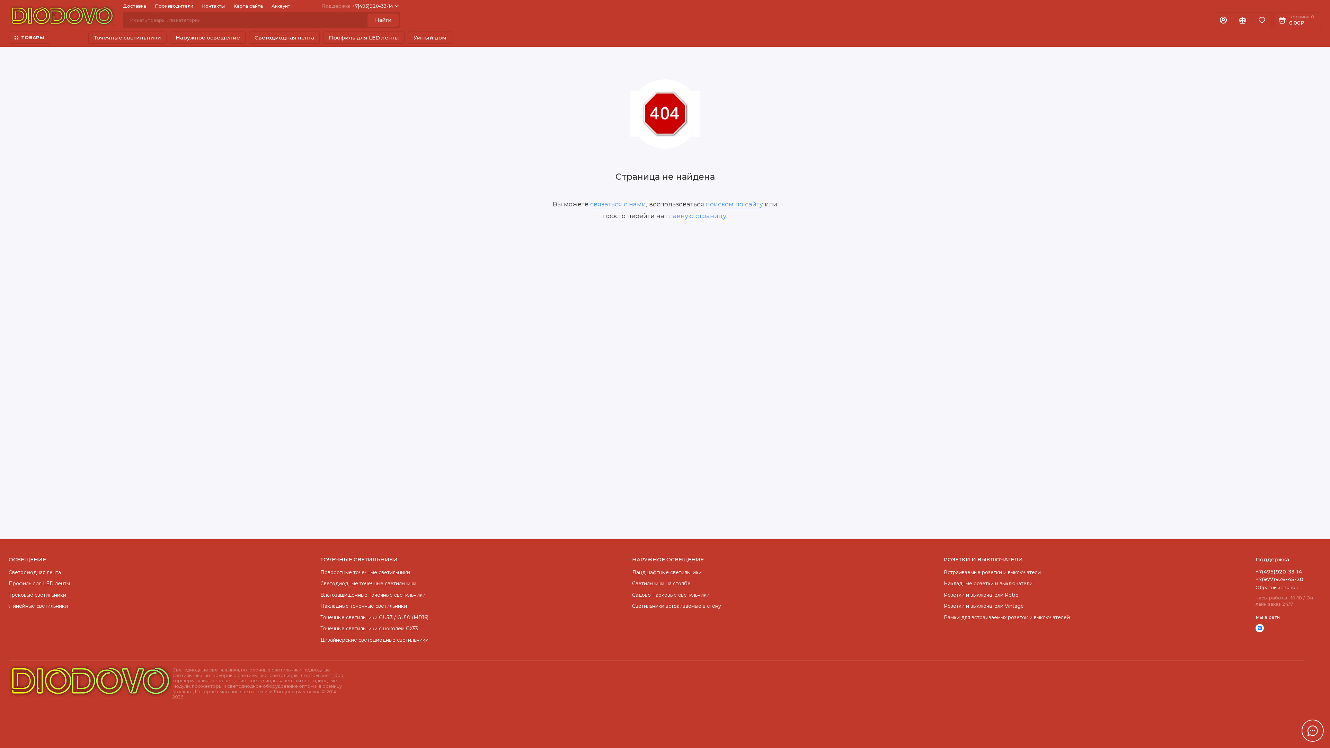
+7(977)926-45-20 (1279, 579)
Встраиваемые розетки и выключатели (992, 572)
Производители (174, 6)
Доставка (134, 6)
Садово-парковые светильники (671, 595)
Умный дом (430, 37)
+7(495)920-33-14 (357, 6)
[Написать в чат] (1312, 730)
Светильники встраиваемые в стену (676, 606)
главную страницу (696, 216)
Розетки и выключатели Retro (981, 595)
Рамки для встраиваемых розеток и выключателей (1007, 617)
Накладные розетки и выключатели (988, 583)
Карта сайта (248, 6)
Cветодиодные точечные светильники (368, 583)
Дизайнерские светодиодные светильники (374, 640)
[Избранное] (1261, 20)
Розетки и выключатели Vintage (984, 606)
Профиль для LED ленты (364, 37)
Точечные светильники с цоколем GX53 (369, 628)
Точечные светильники (127, 37)
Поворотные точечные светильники (365, 572)
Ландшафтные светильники (667, 572)
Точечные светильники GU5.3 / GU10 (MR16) (374, 617)
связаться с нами (618, 204)
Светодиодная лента (284, 37)
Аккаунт (281, 6)
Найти (383, 20)
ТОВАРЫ (32, 37)
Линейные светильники (38, 606)
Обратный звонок (1277, 587)
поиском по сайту (734, 204)
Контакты (213, 6)
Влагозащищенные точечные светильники (373, 595)
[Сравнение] (1242, 20)
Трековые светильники (37, 595)
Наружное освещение (208, 37)
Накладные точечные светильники (363, 606)
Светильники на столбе (661, 583)
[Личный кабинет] (1223, 20)
